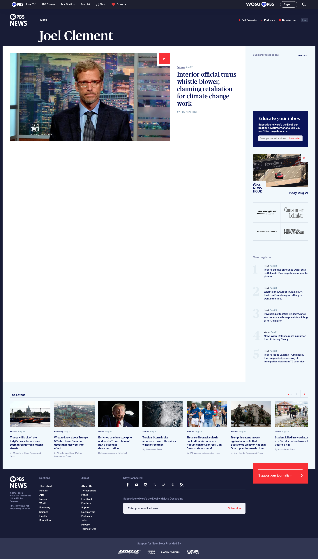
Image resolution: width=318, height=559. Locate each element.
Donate (121, 4)
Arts (41, 494)
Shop (103, 4)
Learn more (302, 55)
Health (43, 516)
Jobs (84, 520)
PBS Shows (48, 4)
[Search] (304, 4)
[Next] (304, 394)
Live (304, 20)
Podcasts (269, 20)
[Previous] (297, 394)
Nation (145, 431)
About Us (86, 486)
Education (45, 520)
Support (86, 507)
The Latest (17, 395)
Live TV (31, 4)
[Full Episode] (280, 170)
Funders (86, 503)
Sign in (288, 4)
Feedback (87, 499)
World (101, 431)
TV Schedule (88, 490)
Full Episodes (249, 20)
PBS (17, 4)
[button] (260, 4)
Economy (58, 431)
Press (84, 494)
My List (85, 4)
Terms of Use (88, 528)
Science (181, 67)
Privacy (85, 524)
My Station (68, 4)
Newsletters (289, 20)
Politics (13, 431)
